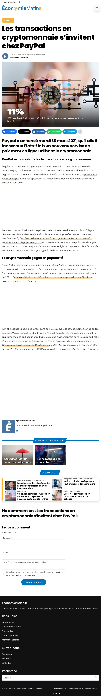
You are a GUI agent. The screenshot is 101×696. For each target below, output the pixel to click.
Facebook (7, 654)
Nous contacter (10, 635)
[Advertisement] (50, 206)
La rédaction (8, 622)
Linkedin (6, 663)
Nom (5, 552)
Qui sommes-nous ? (12, 626)
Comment (7, 538)
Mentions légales (10, 639)
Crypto (8, 20)
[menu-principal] (97, 8)
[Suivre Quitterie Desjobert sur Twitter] (17, 431)
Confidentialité (60, 688)
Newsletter (7, 631)
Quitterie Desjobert (25, 420)
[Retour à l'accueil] (45, 8)
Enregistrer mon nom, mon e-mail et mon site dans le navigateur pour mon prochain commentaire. (34, 573)
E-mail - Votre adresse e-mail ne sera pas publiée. (24, 562)
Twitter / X (7, 658)
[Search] (96, 677)
